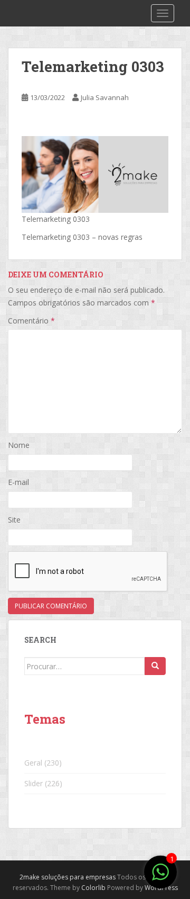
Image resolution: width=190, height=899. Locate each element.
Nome (19, 445)
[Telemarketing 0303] (95, 173)
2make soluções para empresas (68, 877)
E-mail (18, 482)
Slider (33, 783)
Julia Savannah (105, 97)
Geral (33, 763)
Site (14, 520)
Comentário (31, 321)
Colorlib (93, 887)
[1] (160, 878)
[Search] (155, 666)
